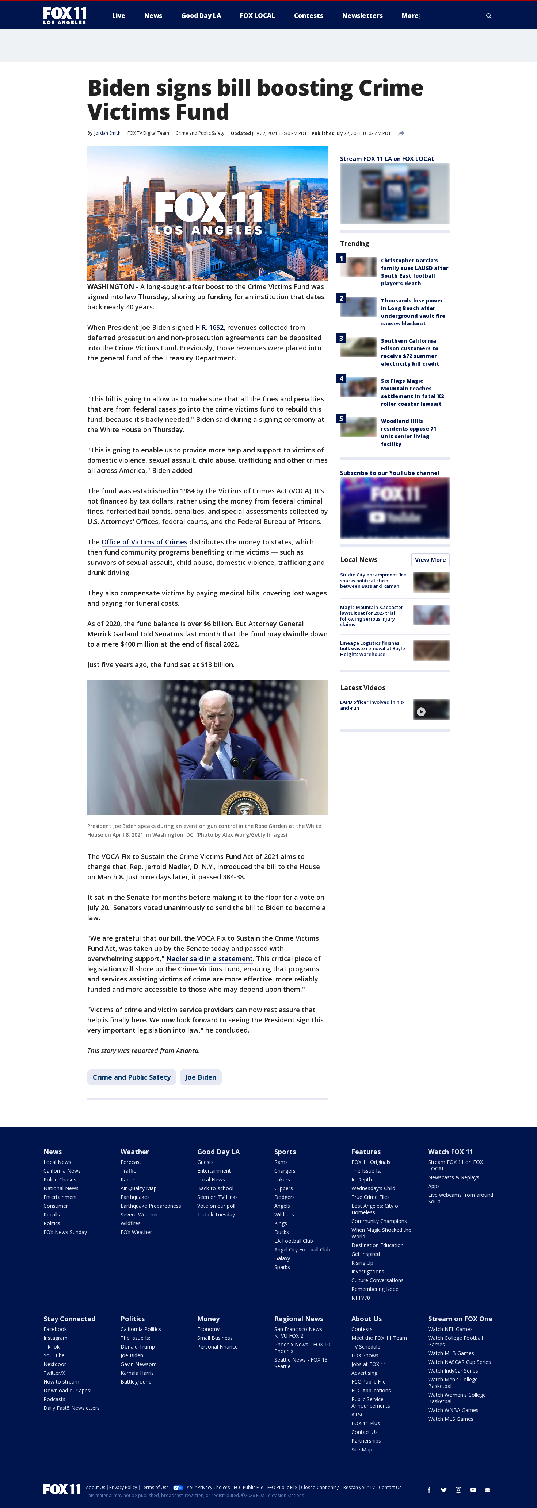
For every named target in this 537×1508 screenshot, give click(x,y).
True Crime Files (370, 1196)
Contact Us (364, 1431)
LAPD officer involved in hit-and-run (372, 705)
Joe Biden (200, 1077)
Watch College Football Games (455, 1341)
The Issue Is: (366, 1170)
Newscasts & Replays (453, 1177)
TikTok (51, 1346)
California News (62, 1170)
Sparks (282, 1267)
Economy (208, 1329)
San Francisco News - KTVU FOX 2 (299, 1332)
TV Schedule (365, 1346)
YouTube (54, 1355)
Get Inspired (365, 1253)
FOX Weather (136, 1232)
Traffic (128, 1170)
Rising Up (362, 1262)
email (488, 1490)
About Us (366, 1318)
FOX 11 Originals (371, 1161)
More (410, 15)
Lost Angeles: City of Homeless (375, 1209)
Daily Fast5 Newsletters (71, 1407)
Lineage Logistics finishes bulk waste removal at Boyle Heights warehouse (372, 648)
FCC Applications (371, 1390)
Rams (281, 1161)
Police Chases (59, 1179)
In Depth (361, 1179)
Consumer (55, 1205)
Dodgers (284, 1196)
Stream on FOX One (460, 1318)
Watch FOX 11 (450, 1151)
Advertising (364, 1372)
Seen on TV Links (217, 1196)
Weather (135, 1151)
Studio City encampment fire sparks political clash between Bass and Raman (373, 580)
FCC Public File (368, 1381)
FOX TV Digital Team (148, 133)
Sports (285, 1151)
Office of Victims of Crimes (144, 541)
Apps (434, 1186)
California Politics (141, 1329)
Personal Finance (217, 1346)
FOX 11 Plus (365, 1423)
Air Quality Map (139, 1188)
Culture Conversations (377, 1280)
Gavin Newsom (139, 1364)
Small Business (215, 1337)
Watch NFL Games (450, 1329)
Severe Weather (139, 1214)
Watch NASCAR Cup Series (459, 1361)
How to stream (61, 1381)
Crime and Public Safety (200, 133)
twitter (444, 1490)
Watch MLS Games (450, 1418)
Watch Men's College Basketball (453, 1382)
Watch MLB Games (451, 1353)
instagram (458, 1490)
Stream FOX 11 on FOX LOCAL (455, 1165)
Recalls (51, 1214)
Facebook (55, 1329)
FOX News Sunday (65, 1232)
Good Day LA (218, 1151)
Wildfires (131, 1223)
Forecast (131, 1161)
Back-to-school (215, 1188)
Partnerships (366, 1440)
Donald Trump (138, 1346)
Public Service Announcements (370, 1402)
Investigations (367, 1271)
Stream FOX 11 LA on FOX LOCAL (387, 159)
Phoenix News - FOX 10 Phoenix (302, 1347)
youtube (473, 1490)
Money (208, 1318)
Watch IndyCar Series (453, 1370)
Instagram (55, 1337)
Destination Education (377, 1245)
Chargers (285, 1170)
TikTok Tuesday (216, 1214)
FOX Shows (364, 1355)
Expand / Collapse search (489, 15)
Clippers (283, 1188)
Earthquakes (135, 1196)
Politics (51, 1223)
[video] (431, 709)
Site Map (361, 1449)
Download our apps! (67, 1390)
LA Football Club (293, 1240)
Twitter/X (54, 1372)
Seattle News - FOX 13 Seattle (301, 1363)
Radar (127, 1179)
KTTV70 (360, 1297)
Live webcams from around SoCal (460, 1198)
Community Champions (379, 1221)
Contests (362, 1329)
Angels (282, 1205)
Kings (280, 1223)
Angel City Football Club (302, 1249)
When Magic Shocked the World (381, 1233)
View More (430, 560)
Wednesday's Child (373, 1188)
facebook (429, 1490)
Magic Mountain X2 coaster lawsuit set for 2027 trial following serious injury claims (371, 616)
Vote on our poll (216, 1205)
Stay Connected (69, 1318)
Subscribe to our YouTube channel (389, 473)
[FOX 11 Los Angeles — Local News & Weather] (67, 15)
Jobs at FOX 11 (368, 1364)
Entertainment (60, 1196)
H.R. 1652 (209, 327)
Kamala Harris (137, 1372)
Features (366, 1151)
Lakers (282, 1179)
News (52, 1151)
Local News (358, 559)
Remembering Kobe (375, 1288)
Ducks (281, 1232)
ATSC (357, 1414)
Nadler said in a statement (209, 958)
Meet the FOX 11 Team (379, 1337)
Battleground (136, 1381)
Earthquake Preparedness (151, 1205)
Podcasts (54, 1399)
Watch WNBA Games (453, 1410)
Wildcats (284, 1214)
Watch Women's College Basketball (457, 1398)
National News (61, 1188)
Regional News (298, 1318)
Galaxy (282, 1258)
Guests (205, 1161)
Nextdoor (54, 1364)
